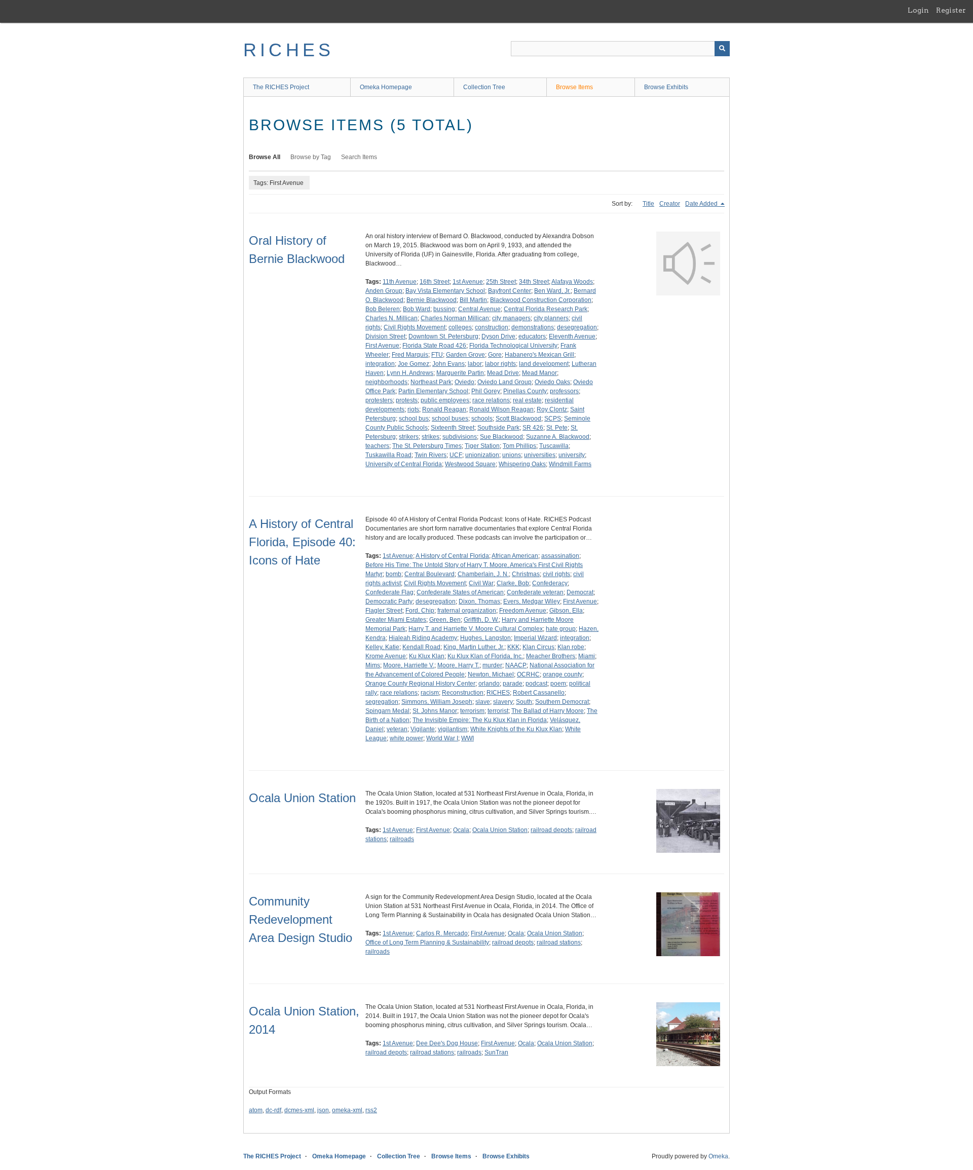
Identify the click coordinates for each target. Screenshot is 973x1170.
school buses (450, 418)
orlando (489, 683)
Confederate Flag (389, 592)
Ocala (461, 830)
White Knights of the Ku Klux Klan (516, 729)
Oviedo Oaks (552, 382)
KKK (513, 647)
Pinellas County (525, 391)
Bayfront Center (509, 290)
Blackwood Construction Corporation (540, 300)
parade (512, 683)
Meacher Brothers (550, 656)
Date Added (702, 203)
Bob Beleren (382, 309)
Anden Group (383, 290)
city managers (511, 318)
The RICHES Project (281, 87)
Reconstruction (462, 692)
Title (648, 203)
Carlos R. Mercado (442, 933)
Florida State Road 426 (434, 345)
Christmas (526, 574)
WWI (467, 738)
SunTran (496, 1052)
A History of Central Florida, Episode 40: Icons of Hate (302, 542)
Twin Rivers (430, 455)
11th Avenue (400, 281)
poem (558, 683)
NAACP (516, 665)
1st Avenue (468, 281)
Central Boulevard (429, 574)
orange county (562, 674)
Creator (669, 203)
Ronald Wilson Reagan (501, 409)
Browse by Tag (310, 157)
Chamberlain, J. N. (483, 574)
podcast (536, 683)
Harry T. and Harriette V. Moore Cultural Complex (475, 628)
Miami (586, 656)
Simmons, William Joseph (436, 701)
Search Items (359, 157)
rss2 (371, 1110)
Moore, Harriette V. (408, 665)
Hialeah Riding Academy (423, 637)
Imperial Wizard (535, 637)
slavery (503, 701)
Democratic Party (389, 601)
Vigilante (422, 729)
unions (511, 455)
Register (951, 10)
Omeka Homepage (386, 87)
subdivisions (459, 436)
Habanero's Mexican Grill (539, 354)
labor (475, 363)
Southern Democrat (562, 701)
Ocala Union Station (302, 798)
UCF (456, 455)
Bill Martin (473, 300)
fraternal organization (466, 610)
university (571, 455)
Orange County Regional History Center (420, 683)
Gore (495, 354)
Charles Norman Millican (455, 318)
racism (430, 692)
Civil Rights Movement (414, 327)
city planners (551, 318)
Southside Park (498, 427)
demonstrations (532, 327)
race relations (491, 400)
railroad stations (559, 942)
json (323, 1110)
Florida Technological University (513, 345)
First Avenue (382, 345)
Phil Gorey (485, 391)
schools (482, 418)
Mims (372, 665)
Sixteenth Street (452, 427)
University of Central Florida (403, 464)
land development (544, 363)
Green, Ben (445, 619)
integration (380, 363)
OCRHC (528, 674)
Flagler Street (383, 610)
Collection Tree (484, 87)
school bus (414, 418)
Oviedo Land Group (504, 382)
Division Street (385, 336)
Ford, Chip (419, 610)
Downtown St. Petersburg (443, 336)
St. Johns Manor (435, 710)
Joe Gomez (413, 363)
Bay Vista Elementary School (445, 290)
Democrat (580, 592)
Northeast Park (431, 382)
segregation (381, 701)
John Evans (448, 363)
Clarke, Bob (513, 583)
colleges (460, 327)
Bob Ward (416, 309)
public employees (445, 400)
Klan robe (570, 647)
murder (492, 665)
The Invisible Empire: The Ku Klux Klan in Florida (480, 720)
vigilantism (452, 729)
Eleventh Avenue (572, 336)
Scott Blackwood (518, 418)
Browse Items (574, 87)
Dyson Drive (498, 336)
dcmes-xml (299, 1110)
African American (515, 555)
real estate (527, 400)
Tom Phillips (519, 445)
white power (406, 738)
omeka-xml (347, 1110)
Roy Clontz (552, 409)
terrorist (498, 710)
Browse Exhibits (666, 87)
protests (407, 400)
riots (413, 409)
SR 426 (532, 427)
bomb (393, 574)
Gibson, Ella (566, 610)
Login (918, 10)
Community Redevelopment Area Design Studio (300, 919)
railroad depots (551, 830)
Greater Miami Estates (395, 619)
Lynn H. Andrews (410, 372)
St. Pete (557, 427)
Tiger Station (482, 445)
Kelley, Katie (382, 647)
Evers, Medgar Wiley (531, 601)
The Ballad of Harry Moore (547, 710)
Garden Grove (465, 354)
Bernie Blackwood (431, 300)
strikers (409, 436)
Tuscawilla (554, 445)
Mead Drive (503, 372)
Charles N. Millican (391, 318)
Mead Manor (539, 372)
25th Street (501, 281)
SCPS (552, 418)
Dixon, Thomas (479, 601)
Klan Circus (538, 647)
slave (482, 701)
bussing (444, 309)
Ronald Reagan (444, 409)
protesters (379, 400)
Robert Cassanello (539, 692)
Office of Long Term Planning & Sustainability (427, 942)
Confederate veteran (535, 592)
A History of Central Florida (452, 555)
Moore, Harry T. (458, 665)
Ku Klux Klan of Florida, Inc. (485, 656)
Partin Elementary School (433, 391)
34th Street (534, 281)
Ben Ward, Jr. (552, 290)
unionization (482, 455)
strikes (430, 436)
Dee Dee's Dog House (447, 1043)
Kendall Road (421, 647)
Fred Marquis (410, 354)
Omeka (718, 1156)
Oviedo (464, 382)
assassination (560, 555)
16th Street (435, 281)
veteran (397, 729)
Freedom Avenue (522, 610)
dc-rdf (273, 1110)
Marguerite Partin (460, 372)
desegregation (577, 327)
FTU (437, 354)
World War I (442, 738)
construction (491, 327)
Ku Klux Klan (426, 656)
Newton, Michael (491, 674)
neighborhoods (386, 382)
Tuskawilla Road (388, 455)
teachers (377, 445)
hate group (561, 628)
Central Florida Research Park (545, 309)
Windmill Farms (570, 464)
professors (564, 391)
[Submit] (722, 48)
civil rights (556, 574)
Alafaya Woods (572, 281)
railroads (402, 839)
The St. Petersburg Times (427, 445)
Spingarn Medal (387, 710)
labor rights (500, 363)
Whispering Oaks (522, 464)
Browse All (264, 157)
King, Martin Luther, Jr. (473, 647)
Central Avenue (479, 309)
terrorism (472, 710)
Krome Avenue (385, 656)
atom (256, 1110)
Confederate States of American (460, 592)
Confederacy (550, 583)
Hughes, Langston (485, 637)
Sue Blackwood (501, 436)
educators (532, 336)
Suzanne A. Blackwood (557, 436)
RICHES (288, 50)
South (524, 701)
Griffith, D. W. (481, 619)
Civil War (481, 583)
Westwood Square (470, 464)
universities (539, 455)
